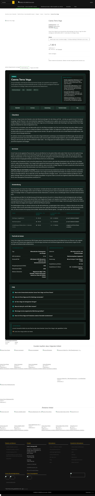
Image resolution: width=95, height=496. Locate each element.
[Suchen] (13, 2)
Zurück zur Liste (8, 14)
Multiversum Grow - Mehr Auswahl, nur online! (52, 6)
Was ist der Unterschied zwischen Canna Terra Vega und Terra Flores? (34, 292)
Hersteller (68, 6)
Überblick (17, 108)
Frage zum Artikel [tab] (34, 67)
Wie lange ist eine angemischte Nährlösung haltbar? (29, 311)
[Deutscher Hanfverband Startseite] (77, 475)
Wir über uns (53, 457)
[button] (85, 2)
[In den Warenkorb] (6, 19)
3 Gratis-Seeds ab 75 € (11, 452)
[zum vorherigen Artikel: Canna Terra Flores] (60, 14)
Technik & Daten (62, 108)
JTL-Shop (92, 492)
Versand (60, 49)
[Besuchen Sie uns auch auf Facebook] (6, 484)
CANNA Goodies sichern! (12, 447)
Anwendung (47, 108)
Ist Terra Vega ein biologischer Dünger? (26, 302)
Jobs (51, 462)
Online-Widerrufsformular (77, 447)
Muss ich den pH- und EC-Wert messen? (25, 306)
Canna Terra (57, 26)
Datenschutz (74, 449)
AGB (72, 452)
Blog (51, 459)
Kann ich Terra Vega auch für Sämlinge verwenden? (29, 297)
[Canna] (56, 27)
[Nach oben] (0, 495)
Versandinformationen (55, 449)
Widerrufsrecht (75, 462)
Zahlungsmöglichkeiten (55, 452)
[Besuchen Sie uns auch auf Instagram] (6, 486)
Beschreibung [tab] (24, 67)
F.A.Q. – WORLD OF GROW (56, 447)
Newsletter (8, 458)
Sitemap (73, 454)
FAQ (77, 108)
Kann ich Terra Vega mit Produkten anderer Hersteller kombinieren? (34, 315)
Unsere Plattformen (54, 454)
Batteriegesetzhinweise (76, 459)
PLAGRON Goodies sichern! (12, 449)
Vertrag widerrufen (10, 482)
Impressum (74, 457)
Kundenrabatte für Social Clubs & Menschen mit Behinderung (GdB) (14, 455)
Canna (16, 342)
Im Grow (33, 108)
